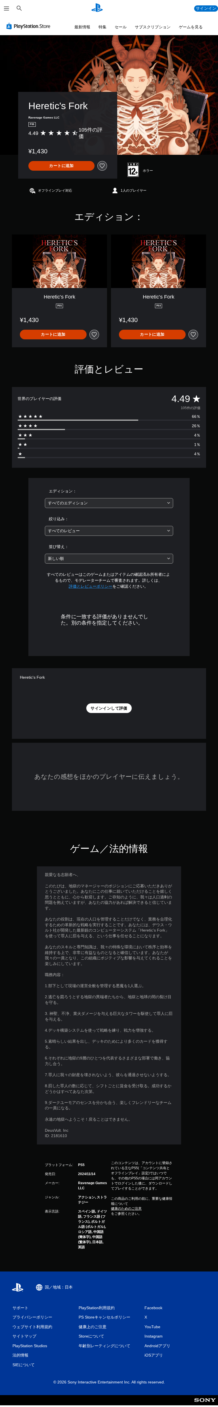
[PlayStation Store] (29, 26)
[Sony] (205, 1404)
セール (121, 26)
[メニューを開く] (6, 8)
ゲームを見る (191, 26)
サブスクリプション (153, 26)
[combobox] (109, 503)
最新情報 (82, 26)
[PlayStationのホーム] (97, 8)
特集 (102, 26)
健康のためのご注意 (126, 1209)
